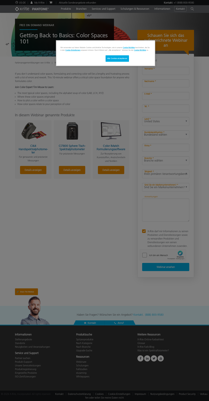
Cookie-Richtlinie (129, 47)
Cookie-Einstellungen (72, 50)
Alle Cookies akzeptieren (117, 58)
